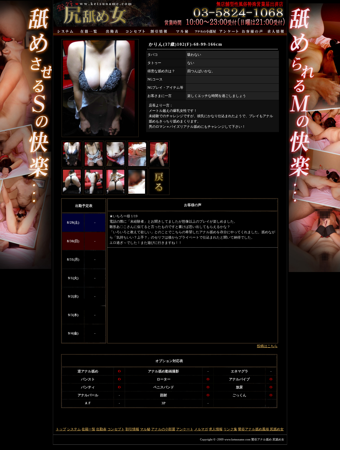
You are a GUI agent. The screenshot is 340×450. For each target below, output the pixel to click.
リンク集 (230, 429)
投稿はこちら (267, 346)
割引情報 (132, 429)
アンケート (184, 429)
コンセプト (116, 429)
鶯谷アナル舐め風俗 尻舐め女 (261, 429)
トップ (61, 429)
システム (74, 429)
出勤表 (101, 429)
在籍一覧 (88, 429)
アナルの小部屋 (163, 429)
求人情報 (216, 429)
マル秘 (145, 429)
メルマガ (201, 429)
